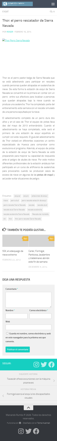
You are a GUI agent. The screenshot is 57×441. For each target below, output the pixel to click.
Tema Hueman (43, 423)
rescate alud (42, 205)
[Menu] (53, 4)
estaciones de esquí (39, 196)
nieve (5, 200)
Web (8, 321)
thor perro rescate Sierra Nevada (28, 219)
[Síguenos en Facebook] (51, 364)
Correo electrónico (38, 310)
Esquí (5, 11)
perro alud (15, 200)
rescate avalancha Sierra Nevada (16, 214)
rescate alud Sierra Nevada (14, 210)
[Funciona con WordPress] (20, 423)
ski (4, 219)
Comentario (12, 289)
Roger (10, 32)
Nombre (10, 310)
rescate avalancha (35, 210)
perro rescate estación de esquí (34, 200)
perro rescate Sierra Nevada (14, 205)
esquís (26, 196)
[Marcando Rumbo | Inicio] (22, 4)
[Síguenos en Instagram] (36, 364)
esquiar (17, 196)
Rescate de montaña (40, 214)
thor (10, 219)
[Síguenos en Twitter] (44, 364)
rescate (31, 205)
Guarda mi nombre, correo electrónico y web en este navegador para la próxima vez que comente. (28, 337)
